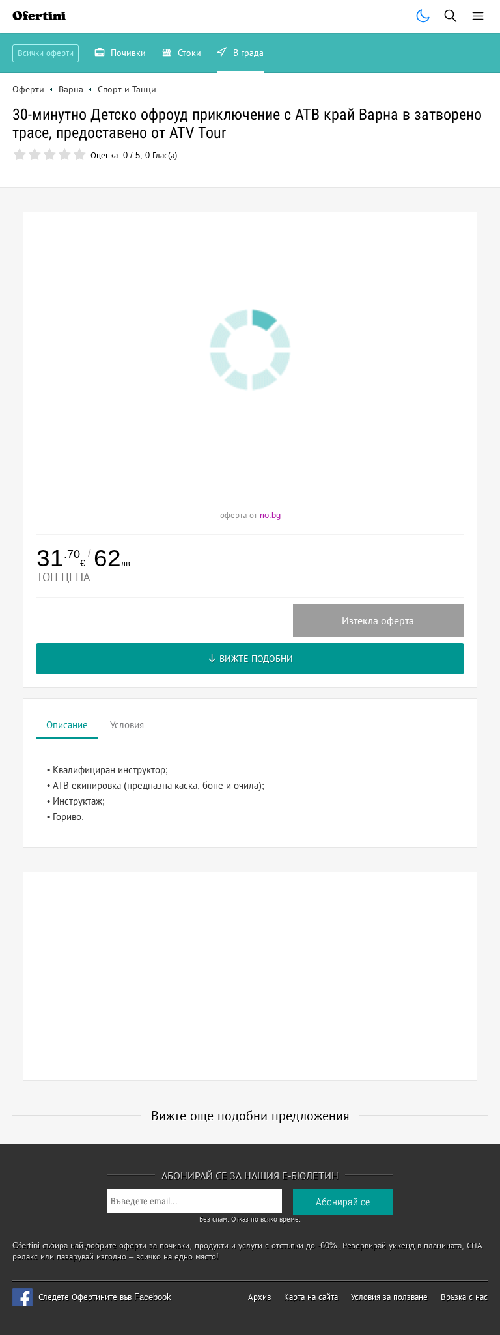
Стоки (188, 53)
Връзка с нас (464, 1297)
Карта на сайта (311, 1297)
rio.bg (270, 515)
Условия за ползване (389, 1297)
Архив (259, 1297)
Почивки (127, 53)
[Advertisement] (250, 976)
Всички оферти (46, 53)
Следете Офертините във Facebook (104, 1297)
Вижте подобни (255, 659)
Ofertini (39, 15)
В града (247, 53)
